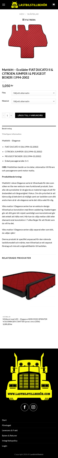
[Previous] (4, 61)
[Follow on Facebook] (25, 407)
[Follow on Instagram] (33, 407)
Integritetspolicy (9, 440)
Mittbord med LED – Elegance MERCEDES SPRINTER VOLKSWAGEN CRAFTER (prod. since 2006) (25, 320)
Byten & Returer (9, 435)
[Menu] (3, 4)
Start (4, 420)
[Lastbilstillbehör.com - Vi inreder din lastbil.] (29, 5)
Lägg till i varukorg (30, 115)
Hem (21, 14)
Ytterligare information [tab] (11, 134)
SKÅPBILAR (33, 14)
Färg (4, 93)
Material (5, 101)
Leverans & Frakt (10, 430)
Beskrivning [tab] (7, 128)
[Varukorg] (53, 5)
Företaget (6, 425)
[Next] (12, 61)
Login (4, 446)
